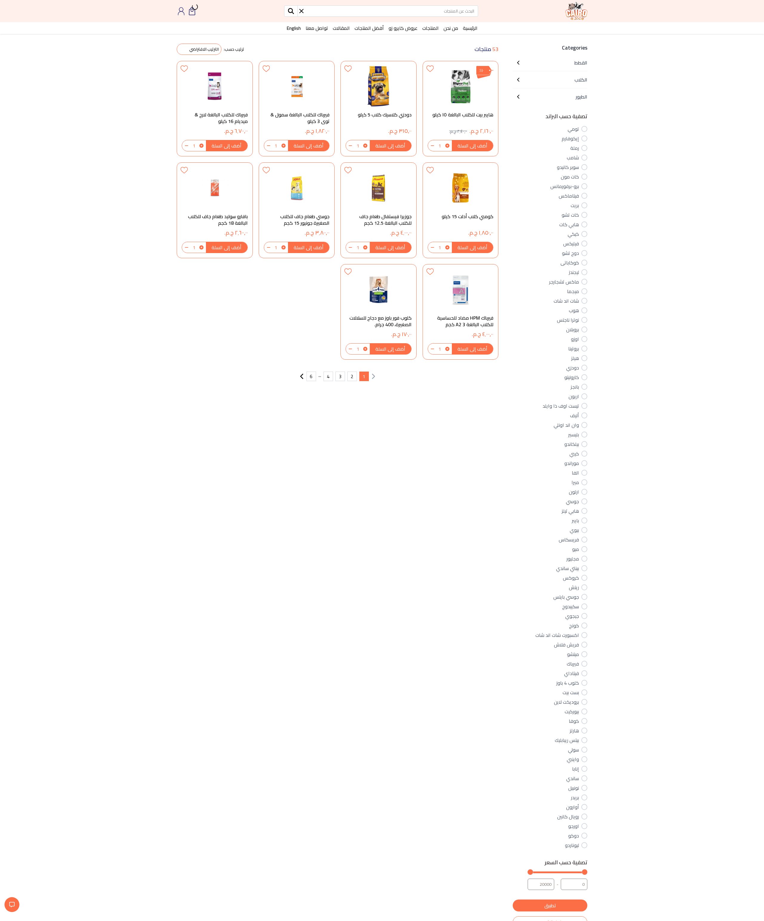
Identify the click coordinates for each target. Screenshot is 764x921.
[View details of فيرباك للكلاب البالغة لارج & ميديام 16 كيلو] (214, 108)
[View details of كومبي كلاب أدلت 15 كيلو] (460, 210)
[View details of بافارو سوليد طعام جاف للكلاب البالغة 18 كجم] (214, 210)
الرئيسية (470, 28)
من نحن (450, 28)
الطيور (581, 96)
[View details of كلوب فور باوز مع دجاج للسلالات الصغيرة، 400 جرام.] (378, 311)
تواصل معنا (317, 28)
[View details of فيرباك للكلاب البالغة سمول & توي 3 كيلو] (297, 108)
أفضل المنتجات (369, 28)
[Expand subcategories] (518, 62)
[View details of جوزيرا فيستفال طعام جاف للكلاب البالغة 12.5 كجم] (378, 210)
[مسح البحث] (301, 11)
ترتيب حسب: (234, 49)
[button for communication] (11, 904)
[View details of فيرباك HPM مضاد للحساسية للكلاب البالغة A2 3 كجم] (460, 311)
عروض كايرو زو (403, 28)
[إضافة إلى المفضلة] (430, 68)
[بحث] (291, 11)
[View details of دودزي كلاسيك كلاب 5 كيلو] (378, 108)
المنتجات (430, 28)
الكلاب (580, 79)
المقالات (341, 28)
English (293, 28)
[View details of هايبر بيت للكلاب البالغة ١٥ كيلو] (460, 108)
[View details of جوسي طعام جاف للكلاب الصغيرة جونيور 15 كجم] (297, 210)
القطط (580, 62)
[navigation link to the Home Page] (576, 11)
